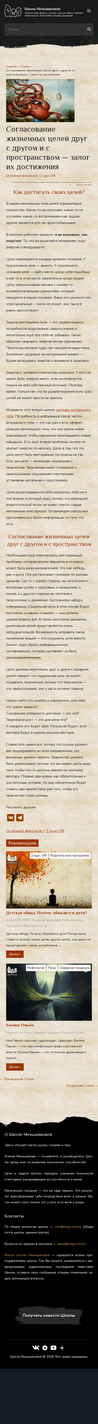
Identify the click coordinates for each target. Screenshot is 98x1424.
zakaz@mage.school (71, 1244)
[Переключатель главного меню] (89, 11)
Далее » (15, 954)
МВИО (26, 920)
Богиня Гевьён (20, 1025)
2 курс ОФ (38, 855)
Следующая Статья (82, 1085)
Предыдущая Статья (17, 1079)
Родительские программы (69, 855)
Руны (52, 968)
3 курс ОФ (48, 176)
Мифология (35, 968)
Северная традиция (74, 968)
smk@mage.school (68, 1227)
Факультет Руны (72, 1033)
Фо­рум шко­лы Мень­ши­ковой (27, 1255)
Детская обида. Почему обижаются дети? (46, 913)
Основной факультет (22, 176)
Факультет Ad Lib (35, 926)
